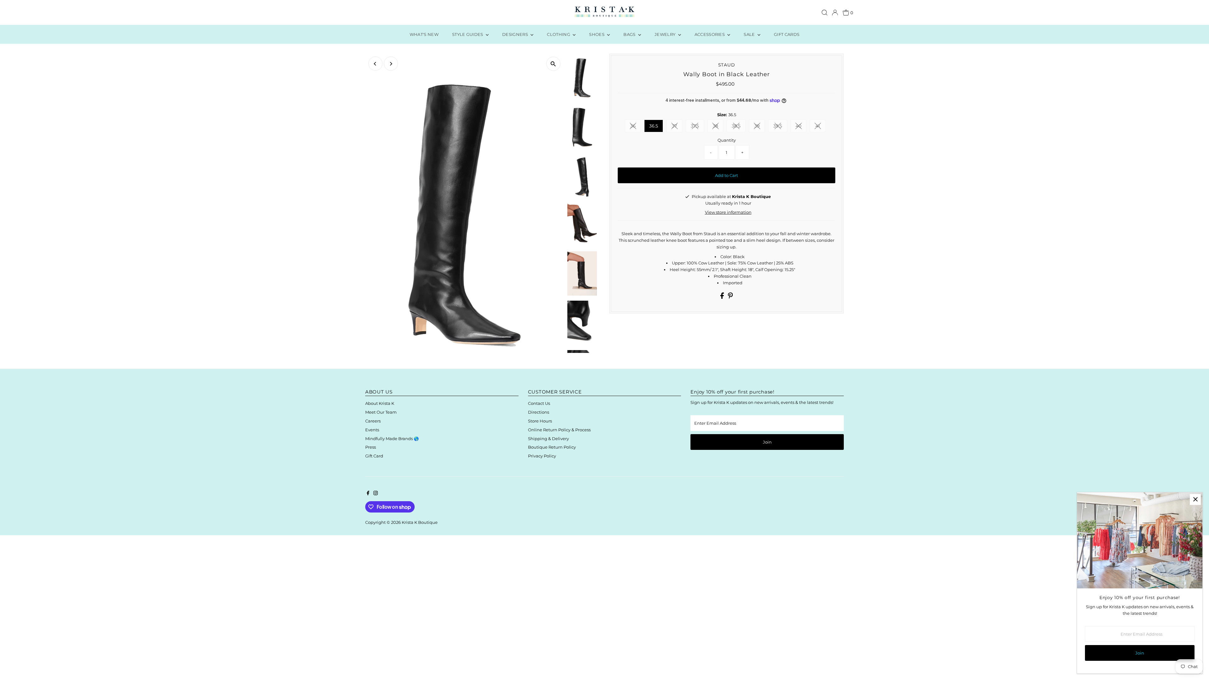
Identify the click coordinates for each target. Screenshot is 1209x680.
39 (759, 127)
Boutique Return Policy (552, 447)
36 (635, 127)
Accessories (710, 34)
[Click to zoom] (553, 64)
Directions (538, 412)
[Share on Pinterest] (730, 297)
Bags (630, 34)
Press (370, 447)
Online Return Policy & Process (559, 429)
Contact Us (539, 403)
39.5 (780, 127)
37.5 (697, 127)
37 (677, 127)
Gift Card (374, 455)
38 (718, 127)
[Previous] (375, 64)
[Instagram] (375, 493)
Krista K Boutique (420, 522)
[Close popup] (1195, 499)
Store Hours (540, 420)
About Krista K (379, 403)
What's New (424, 34)
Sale (750, 34)
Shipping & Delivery (548, 438)
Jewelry (666, 34)
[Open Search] (824, 12)
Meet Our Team (381, 412)
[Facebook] (368, 493)
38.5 (739, 127)
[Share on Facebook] (722, 297)
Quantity (727, 140)
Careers (373, 420)
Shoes (597, 34)
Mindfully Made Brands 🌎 (392, 438)
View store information (728, 212)
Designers (515, 34)
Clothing (559, 34)
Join (767, 442)
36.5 (653, 126)
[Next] (391, 64)
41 (820, 127)
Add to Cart (726, 175)
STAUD (726, 65)
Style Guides (468, 34)
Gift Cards (786, 34)
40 (801, 127)
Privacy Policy (542, 455)
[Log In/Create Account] (835, 12)
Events (372, 429)
